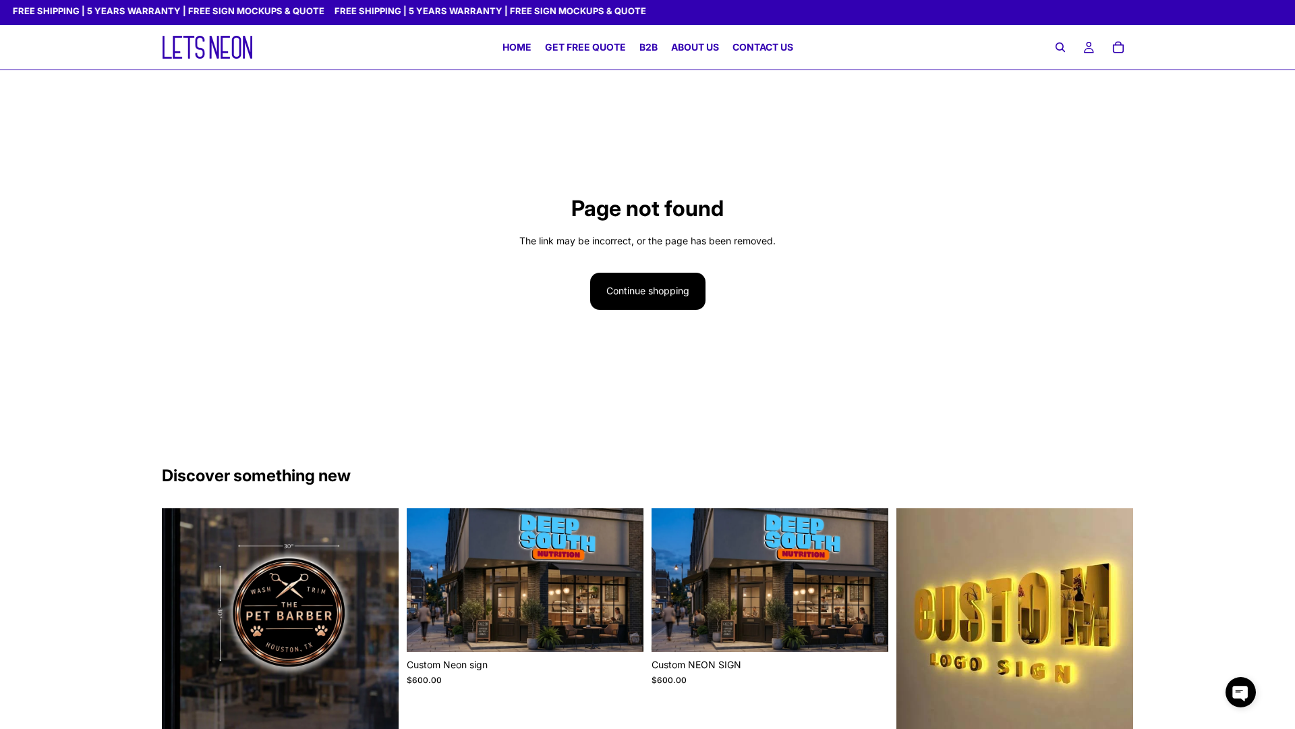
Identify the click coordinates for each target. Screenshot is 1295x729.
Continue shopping (647, 290)
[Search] (1060, 48)
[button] (1241, 692)
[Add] (622, 632)
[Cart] (1118, 48)
